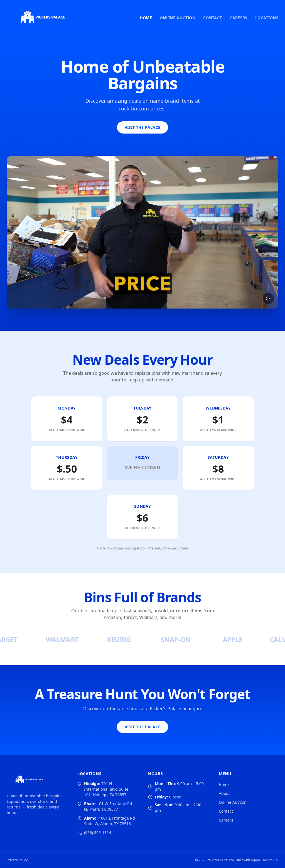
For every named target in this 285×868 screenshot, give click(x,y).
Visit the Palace (143, 127)
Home (146, 17)
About (224, 793)
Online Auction (177, 17)
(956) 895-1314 (97, 832)
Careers (238, 17)
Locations (266, 17)
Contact (212, 17)
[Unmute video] (268, 298)
